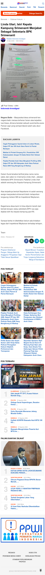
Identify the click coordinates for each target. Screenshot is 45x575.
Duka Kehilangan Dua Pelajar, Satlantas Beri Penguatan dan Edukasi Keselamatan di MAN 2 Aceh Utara (33, 317)
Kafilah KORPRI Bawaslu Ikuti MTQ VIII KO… (26, 421)
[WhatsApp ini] (42, 241)
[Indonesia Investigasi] (22, 3)
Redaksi (11, 552)
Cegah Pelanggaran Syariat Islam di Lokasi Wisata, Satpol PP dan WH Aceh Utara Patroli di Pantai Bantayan (21, 146)
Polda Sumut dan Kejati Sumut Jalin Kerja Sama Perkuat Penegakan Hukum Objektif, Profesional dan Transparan (10, 345)
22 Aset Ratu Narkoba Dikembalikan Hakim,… (25, 507)
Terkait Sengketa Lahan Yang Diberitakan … (22, 498)
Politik (13, 400)
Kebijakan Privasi (32, 556)
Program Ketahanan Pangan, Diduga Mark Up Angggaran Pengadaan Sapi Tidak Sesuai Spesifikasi (11, 252)
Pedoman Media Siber (12, 556)
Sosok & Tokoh (16, 468)
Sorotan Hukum (16, 477)
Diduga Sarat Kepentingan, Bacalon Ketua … (25, 403)
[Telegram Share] (36, 241)
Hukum (13, 486)
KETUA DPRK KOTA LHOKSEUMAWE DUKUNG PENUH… (26, 472)
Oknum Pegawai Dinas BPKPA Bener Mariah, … (26, 481)
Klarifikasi (15, 391)
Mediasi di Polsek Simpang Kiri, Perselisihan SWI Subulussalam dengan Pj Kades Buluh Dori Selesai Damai (21, 154)
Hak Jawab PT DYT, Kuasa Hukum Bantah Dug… (24, 394)
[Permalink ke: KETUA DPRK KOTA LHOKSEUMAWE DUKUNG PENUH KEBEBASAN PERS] (22, 453)
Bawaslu (14, 418)
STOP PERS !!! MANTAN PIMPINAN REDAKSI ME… (25, 489)
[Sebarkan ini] (26, 241)
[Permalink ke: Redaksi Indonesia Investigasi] (3, 39)
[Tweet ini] (31, 241)
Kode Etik (33, 552)
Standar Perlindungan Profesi (22, 560)
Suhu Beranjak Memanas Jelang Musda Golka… (24, 412)
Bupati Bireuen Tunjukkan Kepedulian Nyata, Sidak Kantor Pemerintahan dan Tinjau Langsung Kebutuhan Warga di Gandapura (34, 253)
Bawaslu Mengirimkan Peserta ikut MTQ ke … (25, 430)
